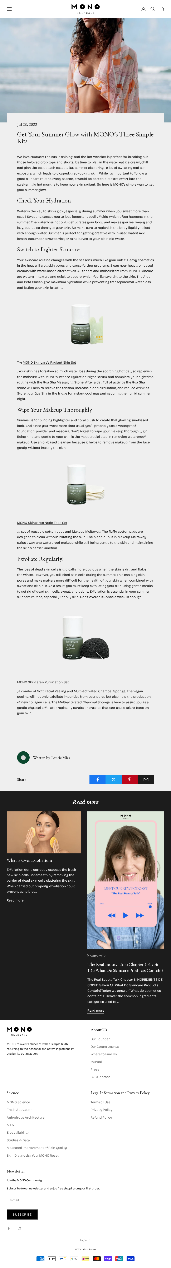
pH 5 (10, 1125)
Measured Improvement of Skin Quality (37, 1148)
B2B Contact (100, 1077)
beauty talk (96, 955)
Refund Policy (101, 1117)
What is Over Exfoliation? (30, 860)
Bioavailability (18, 1132)
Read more (15, 900)
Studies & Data (18, 1140)
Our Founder (100, 1039)
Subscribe (22, 1214)
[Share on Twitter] (114, 779)
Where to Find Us (104, 1054)
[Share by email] (146, 779)
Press (95, 1069)
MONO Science (18, 1102)
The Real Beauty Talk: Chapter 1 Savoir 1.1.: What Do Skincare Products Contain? (125, 967)
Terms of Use (100, 1102)
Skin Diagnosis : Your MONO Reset (33, 1155)
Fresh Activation (20, 1110)
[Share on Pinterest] (130, 779)
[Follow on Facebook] (9, 1228)
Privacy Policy (101, 1110)
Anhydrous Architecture (25, 1117)
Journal (96, 1062)
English (83, 1240)
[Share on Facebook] (98, 779)
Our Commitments (105, 1047)
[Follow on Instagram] (20, 1228)
